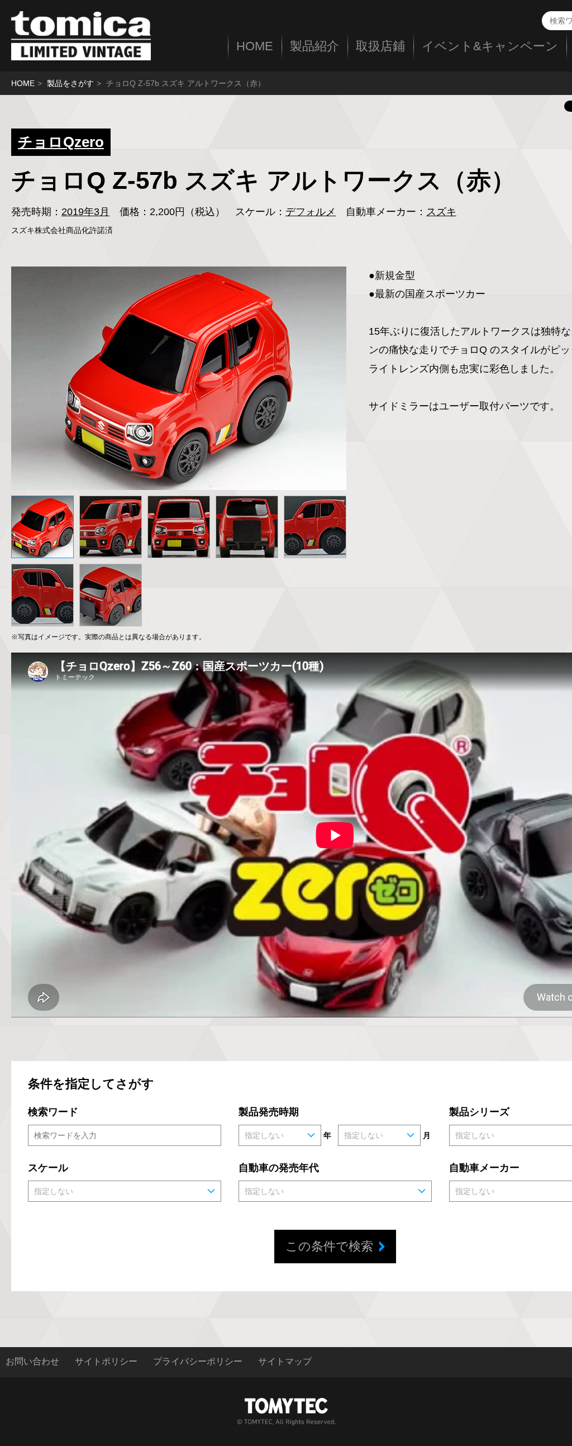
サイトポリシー (106, 1361)
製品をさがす (70, 83)
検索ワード (53, 1112)
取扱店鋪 (380, 46)
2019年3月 (85, 211)
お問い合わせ (32, 1361)
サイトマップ (285, 1361)
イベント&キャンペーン (490, 46)
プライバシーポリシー (197, 1361)
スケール (48, 1168)
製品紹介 (314, 46)
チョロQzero (61, 142)
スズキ (441, 211)
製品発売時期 (269, 1112)
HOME (254, 46)
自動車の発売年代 (279, 1168)
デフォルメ (310, 211)
